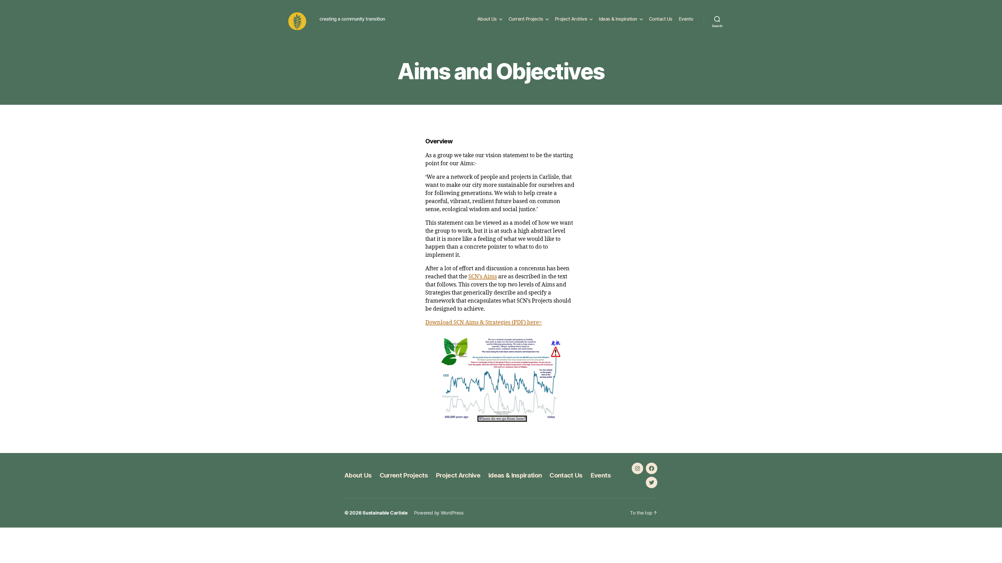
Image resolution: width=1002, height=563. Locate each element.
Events (686, 19)
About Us (487, 19)
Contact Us (660, 19)
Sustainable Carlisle (385, 513)
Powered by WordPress (439, 513)
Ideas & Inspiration (618, 19)
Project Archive (571, 19)
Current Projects (526, 19)
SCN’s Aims (482, 276)
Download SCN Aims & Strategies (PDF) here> (483, 322)
